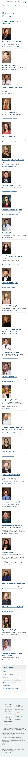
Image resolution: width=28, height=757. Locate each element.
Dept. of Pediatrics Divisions (10, 688)
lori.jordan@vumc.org (9, 408)
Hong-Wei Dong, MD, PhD (11, 185)
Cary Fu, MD (6, 233)
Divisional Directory (8, 674)
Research (5, 677)
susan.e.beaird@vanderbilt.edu (11, 46)
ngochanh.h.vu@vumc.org (10, 634)
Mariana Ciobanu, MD (10, 112)
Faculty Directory (8, 709)
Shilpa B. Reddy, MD (9, 552)
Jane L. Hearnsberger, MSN (12, 329)
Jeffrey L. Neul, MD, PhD (11, 475)
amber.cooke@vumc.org (9, 141)
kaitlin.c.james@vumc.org (9, 381)
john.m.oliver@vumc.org (9, 506)
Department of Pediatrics (10, 15)
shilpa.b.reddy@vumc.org (9, 565)
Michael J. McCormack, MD (12, 427)
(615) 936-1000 (18, 719)
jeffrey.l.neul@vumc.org (9, 483)
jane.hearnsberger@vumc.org (11, 333)
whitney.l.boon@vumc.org (10, 69)
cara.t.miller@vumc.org (9, 456)
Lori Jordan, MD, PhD (9, 400)
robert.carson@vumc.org (9, 93)
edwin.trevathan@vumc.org (10, 611)
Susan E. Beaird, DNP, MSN (12, 42)
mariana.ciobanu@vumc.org (10, 118)
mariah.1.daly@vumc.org (9, 166)
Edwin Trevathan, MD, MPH (12, 607)
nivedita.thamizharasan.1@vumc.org (12, 588)
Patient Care (6, 685)
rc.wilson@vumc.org (8, 660)
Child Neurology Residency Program (12, 680)
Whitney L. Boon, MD (10, 65)
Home (4, 671)
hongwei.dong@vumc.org (10, 191)
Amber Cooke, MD (8, 137)
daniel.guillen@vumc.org (9, 287)
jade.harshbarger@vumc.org (10, 310)
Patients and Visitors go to (14, 6)
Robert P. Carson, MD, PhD (12, 88)
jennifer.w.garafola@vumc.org (11, 264)
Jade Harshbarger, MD (10, 306)
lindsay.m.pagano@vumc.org (10, 533)
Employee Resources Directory (8, 717)
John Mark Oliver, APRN (11, 502)
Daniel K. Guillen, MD (10, 283)
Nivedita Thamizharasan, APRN (14, 584)
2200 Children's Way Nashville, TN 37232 (19, 717)
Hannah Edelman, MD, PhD (12, 210)
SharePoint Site (8, 721)
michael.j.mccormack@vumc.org (11, 433)
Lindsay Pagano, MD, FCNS (12, 525)
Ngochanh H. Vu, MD (10, 630)
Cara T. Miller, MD (8, 451)
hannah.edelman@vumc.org (10, 214)
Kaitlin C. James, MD (9, 377)
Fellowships (8, 706)
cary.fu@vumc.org (8, 237)
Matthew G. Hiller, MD (10, 352)
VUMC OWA (8, 724)
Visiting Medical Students (9, 682)
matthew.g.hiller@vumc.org (10, 358)
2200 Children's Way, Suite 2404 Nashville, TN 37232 (19, 707)
